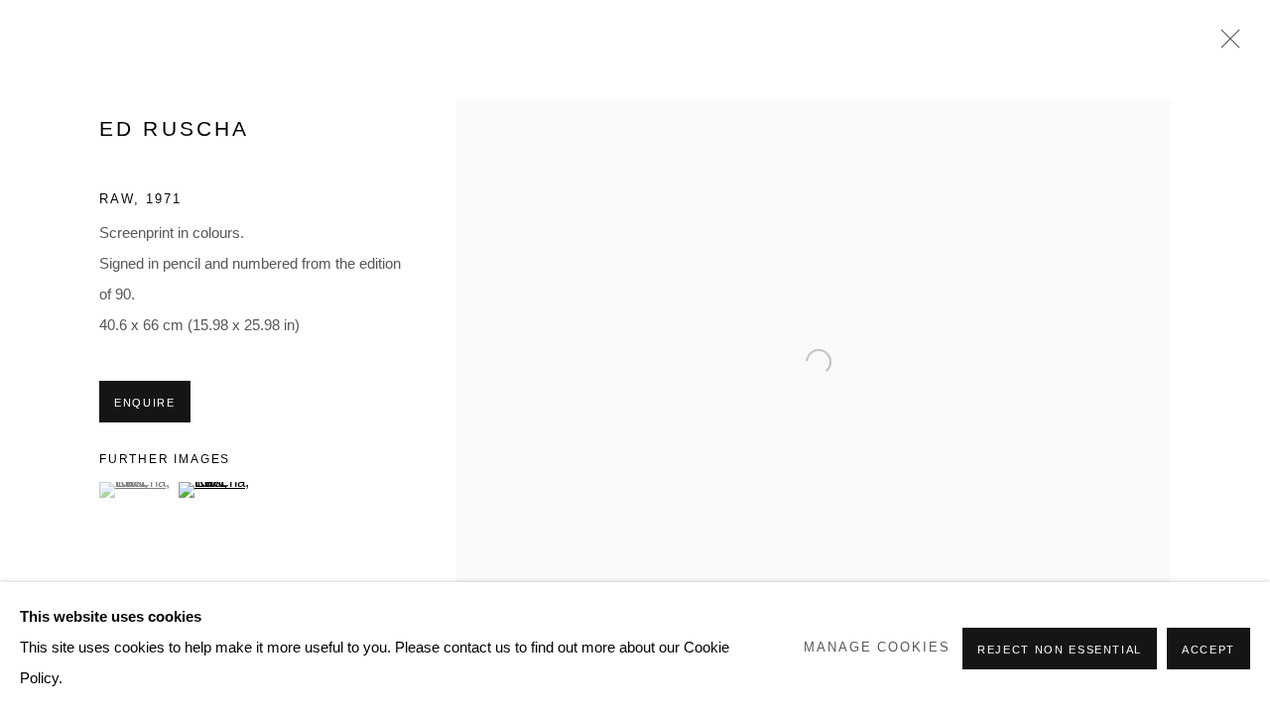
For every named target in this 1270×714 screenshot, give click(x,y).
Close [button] (1225, 45)
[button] (136, 490)
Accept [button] (1208, 649)
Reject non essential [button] (1059, 649)
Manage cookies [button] (877, 647)
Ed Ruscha (174, 128)
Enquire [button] (145, 403)
